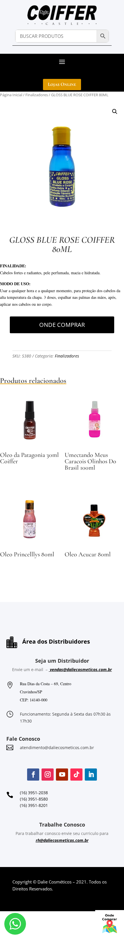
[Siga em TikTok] (76, 774)
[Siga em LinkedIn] (91, 774)
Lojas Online (62, 84)
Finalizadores (36, 94)
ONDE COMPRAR (62, 325)
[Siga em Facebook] (33, 774)
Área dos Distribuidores (56, 641)
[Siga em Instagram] (48, 774)
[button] (115, 111)
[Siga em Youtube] (62, 774)
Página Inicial (11, 94)
